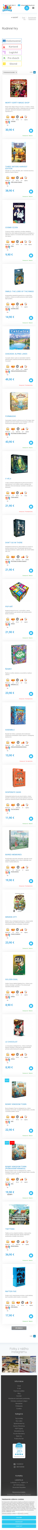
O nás (19, 1388)
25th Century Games (16, 182)
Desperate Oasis (13, 792)
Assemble (10, 730)
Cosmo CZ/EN (11, 228)
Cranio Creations (15, 934)
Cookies (19, 1408)
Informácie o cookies (22, 1513)
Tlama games (14, 497)
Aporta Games (15, 871)
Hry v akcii (19, 1421)
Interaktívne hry (19, 1431)
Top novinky (19, 1418)
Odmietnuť (19, 1526)
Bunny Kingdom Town (15, 1104)
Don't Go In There (13, 543)
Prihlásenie (19, 1406)
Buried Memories (13, 855)
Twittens (9, 1229)
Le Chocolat (11, 1042)
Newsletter (19, 1403)
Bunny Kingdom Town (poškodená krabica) (15, 1167)
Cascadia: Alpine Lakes (16, 354)
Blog (19, 1393)
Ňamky (8, 669)
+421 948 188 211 (11, 5)
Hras (12, 246)
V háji (8, 479)
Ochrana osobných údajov (19, 1401)
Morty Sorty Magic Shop (17, 103)
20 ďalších (19, 1328)
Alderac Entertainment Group (18, 371)
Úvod (23, 17)
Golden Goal (11, 979)
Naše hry (19, 1436)
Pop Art (9, 607)
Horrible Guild (14, 308)
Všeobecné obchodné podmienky (19, 1398)
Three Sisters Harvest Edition (16, 167)
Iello (12, 1121)
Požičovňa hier (19, 1438)
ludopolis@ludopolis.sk (27, 5)
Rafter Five (10, 1291)
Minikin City (11, 917)
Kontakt (19, 1396)
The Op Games (15, 809)
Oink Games (14, 1307)
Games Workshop (19, 1426)
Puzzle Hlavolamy (19, 1433)
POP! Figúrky (19, 1428)
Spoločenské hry (19, 1423)
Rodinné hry (32, 19)
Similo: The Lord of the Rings (19, 291)
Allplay (13, 623)
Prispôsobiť (19, 1521)
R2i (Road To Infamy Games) (18, 433)
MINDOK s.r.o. (14, 684)
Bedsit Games (14, 1246)
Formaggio (10, 416)
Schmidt (13, 121)
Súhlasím (19, 1517)
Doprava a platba (19, 1391)
